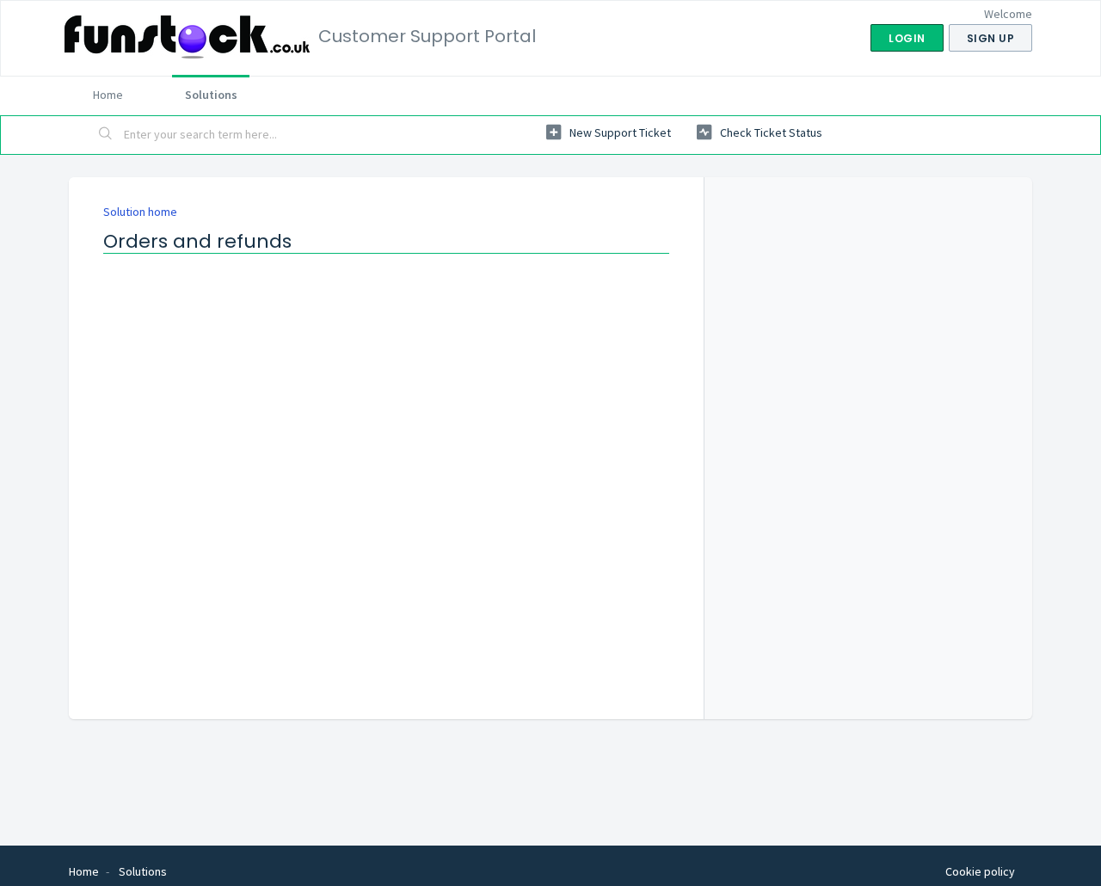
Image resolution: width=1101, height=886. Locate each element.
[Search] (105, 135)
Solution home (140, 211)
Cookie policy (980, 871)
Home (108, 94)
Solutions (211, 94)
